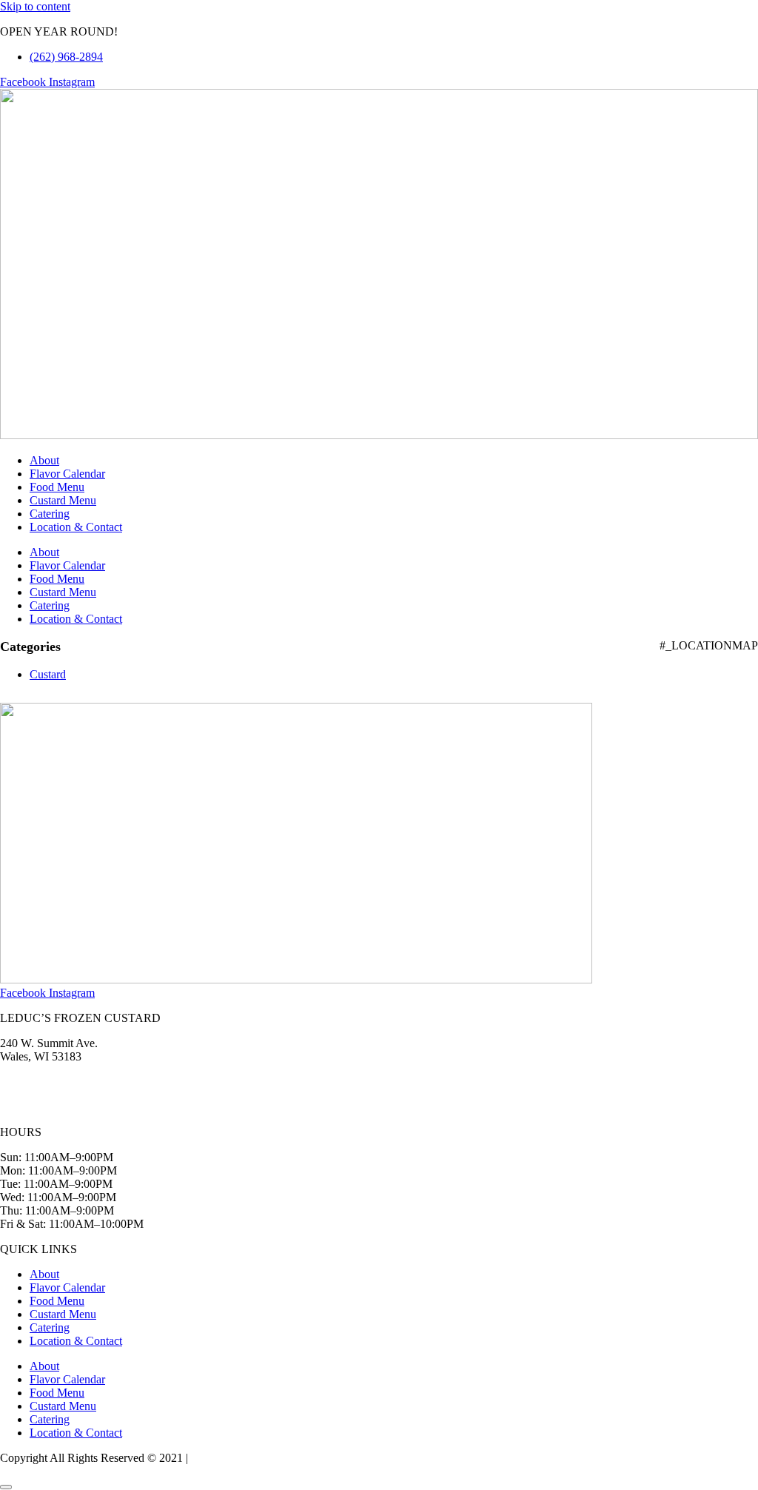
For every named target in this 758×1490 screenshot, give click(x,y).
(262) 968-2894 (36, 1081)
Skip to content (35, 6)
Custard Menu (63, 500)
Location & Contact (76, 527)
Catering (50, 513)
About (44, 460)
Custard (48, 674)
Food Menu (57, 487)
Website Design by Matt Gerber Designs (285, 1457)
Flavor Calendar (67, 473)
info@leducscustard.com (57, 1106)
